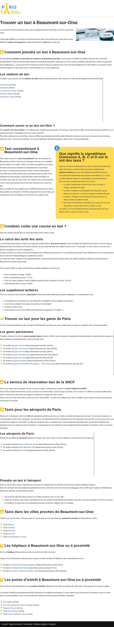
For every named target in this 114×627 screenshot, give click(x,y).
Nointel (12, 528)
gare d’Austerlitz (20, 361)
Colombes (4, 88)
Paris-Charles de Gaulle (28, 444)
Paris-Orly (23, 450)
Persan (12, 534)
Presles (12, 531)
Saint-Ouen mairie (7, 97)
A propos (52, 624)
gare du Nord (19, 345)
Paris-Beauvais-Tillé (27, 447)
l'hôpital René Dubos (19, 568)
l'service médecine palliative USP (24, 571)
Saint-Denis (4, 85)
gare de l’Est (19, 351)
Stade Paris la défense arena (14, 614)
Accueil (5, 624)
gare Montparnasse (22, 355)
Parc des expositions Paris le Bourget (18, 605)
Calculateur (28, 624)
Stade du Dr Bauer (10, 611)
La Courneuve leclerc (8, 91)
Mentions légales (40, 624)
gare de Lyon (19, 358)
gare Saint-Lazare (21, 348)
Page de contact (15, 624)
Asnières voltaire (6, 94)
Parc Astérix (8, 602)
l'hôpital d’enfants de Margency (23, 565)
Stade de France (9, 608)
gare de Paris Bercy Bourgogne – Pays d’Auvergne (34, 364)
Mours (11, 525)
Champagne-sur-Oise (17, 537)
